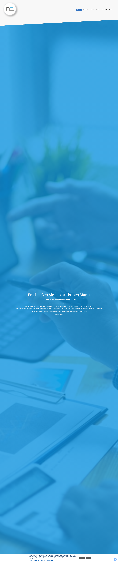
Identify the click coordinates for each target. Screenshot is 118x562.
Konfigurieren (50, 560)
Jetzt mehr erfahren (59, 314)
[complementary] (115, 559)
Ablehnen (89, 558)
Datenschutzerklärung (34, 560)
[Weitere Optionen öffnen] (114, 10)
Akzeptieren (82, 558)
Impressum (43, 560)
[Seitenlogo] (10, 9)
